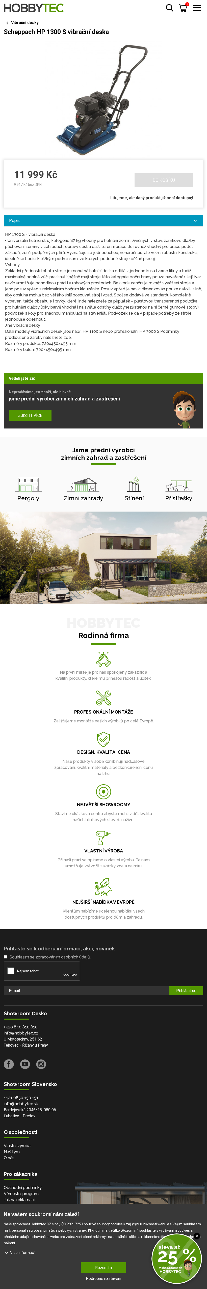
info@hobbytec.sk (21, 1103)
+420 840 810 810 (21, 1027)
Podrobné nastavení (103, 1278)
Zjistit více (30, 415)
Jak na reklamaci (19, 1199)
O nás (9, 1157)
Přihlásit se (186, 990)
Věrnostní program (21, 1193)
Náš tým (12, 1151)
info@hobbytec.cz (21, 1033)
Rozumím (103, 1267)
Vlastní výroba (17, 1145)
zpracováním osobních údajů (63, 957)
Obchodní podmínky (23, 1187)
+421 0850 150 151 (21, 1097)
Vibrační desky (25, 22)
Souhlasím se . (50, 957)
